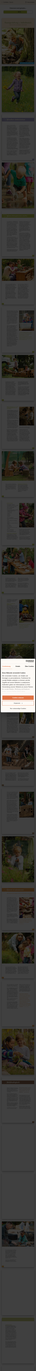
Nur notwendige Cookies (18, 708)
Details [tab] (18, 666)
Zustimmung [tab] (6, 666)
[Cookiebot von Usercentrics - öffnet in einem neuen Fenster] (26, 661)
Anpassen (17, 703)
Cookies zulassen (18, 697)
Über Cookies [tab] (29, 666)
